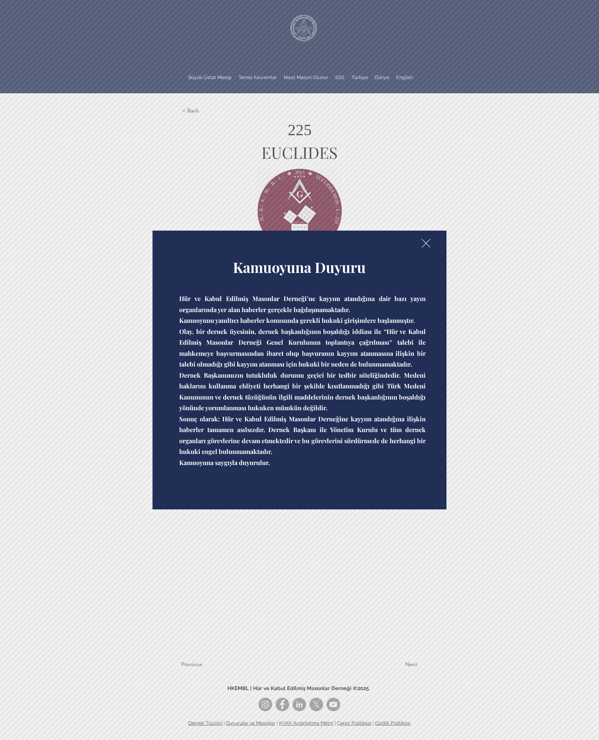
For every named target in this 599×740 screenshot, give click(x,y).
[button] (426, 243)
